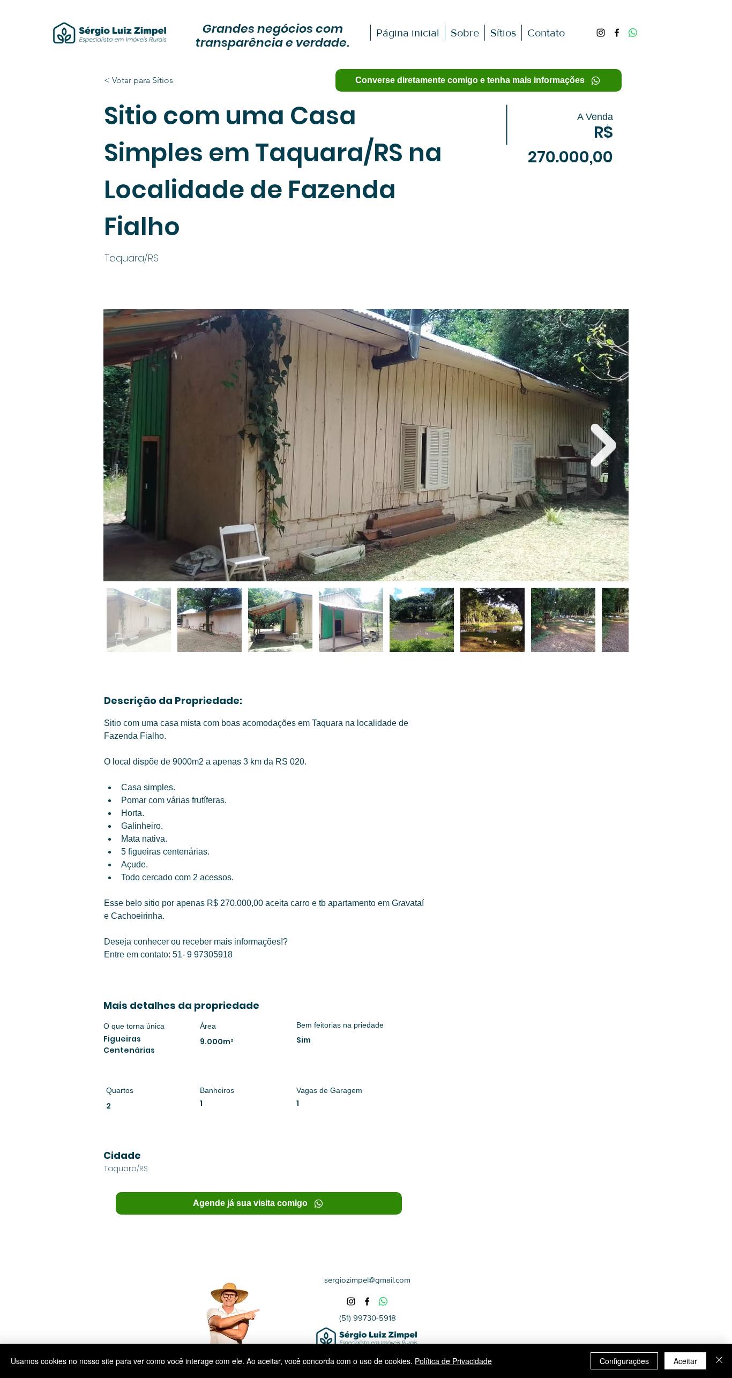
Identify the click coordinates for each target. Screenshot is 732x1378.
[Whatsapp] (633, 32)
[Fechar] (719, 1360)
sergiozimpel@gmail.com (367, 1279)
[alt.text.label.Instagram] (600, 32)
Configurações (624, 1360)
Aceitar (685, 1360)
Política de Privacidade (453, 1360)
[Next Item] (603, 445)
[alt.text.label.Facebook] (616, 32)
